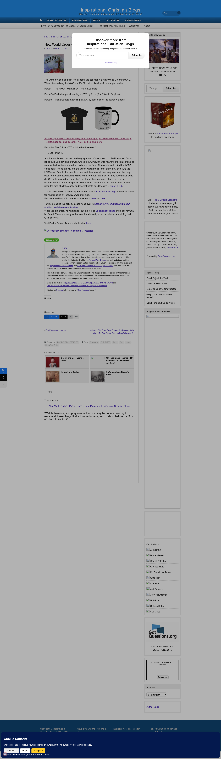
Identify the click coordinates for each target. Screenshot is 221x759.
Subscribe (137, 55)
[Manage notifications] (5, 754)
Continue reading (111, 62)
